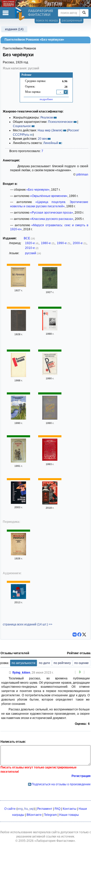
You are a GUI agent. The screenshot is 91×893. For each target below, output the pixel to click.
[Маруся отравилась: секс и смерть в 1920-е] (50, 503)
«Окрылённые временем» (48, 196)
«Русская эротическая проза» (51, 212)
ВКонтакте (34, 815)
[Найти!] (84, 13)
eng (20, 809)
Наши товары (69, 815)
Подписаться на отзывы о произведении (61, 784)
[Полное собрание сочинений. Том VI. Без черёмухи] (18, 330)
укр (31, 809)
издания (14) (14, 29)
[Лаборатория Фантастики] (20, 14)
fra (26, 809)
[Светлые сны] (50, 418)
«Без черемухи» (38, 189)
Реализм (46, 117)
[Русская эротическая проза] (18, 503)
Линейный (50, 143)
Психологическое (60, 122)
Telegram (50, 815)
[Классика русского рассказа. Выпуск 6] (18, 598)
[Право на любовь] (50, 288)
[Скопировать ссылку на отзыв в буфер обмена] (10, 672)
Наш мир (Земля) (50, 130)
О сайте (10, 809)
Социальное (22, 126)
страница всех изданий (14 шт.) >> (27, 624)
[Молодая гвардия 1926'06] (18, 554)
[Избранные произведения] (18, 376)
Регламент (44, 809)
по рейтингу (62, 663)
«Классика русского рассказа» (51, 219)
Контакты (69, 809)
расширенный (72, 20)
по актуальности (23, 663)
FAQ (57, 809)
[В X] (84, 634)
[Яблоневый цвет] (18, 461)
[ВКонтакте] (75, 634)
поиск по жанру (47, 20)
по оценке (81, 663)
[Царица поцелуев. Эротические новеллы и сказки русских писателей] (50, 460)
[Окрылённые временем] (50, 374)
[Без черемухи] (18, 286)
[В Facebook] (79, 634)
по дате (44, 663)
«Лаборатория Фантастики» (54, 841)
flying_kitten (21, 672)
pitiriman (82, 174)
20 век (42, 138)
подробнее (46, 99)
